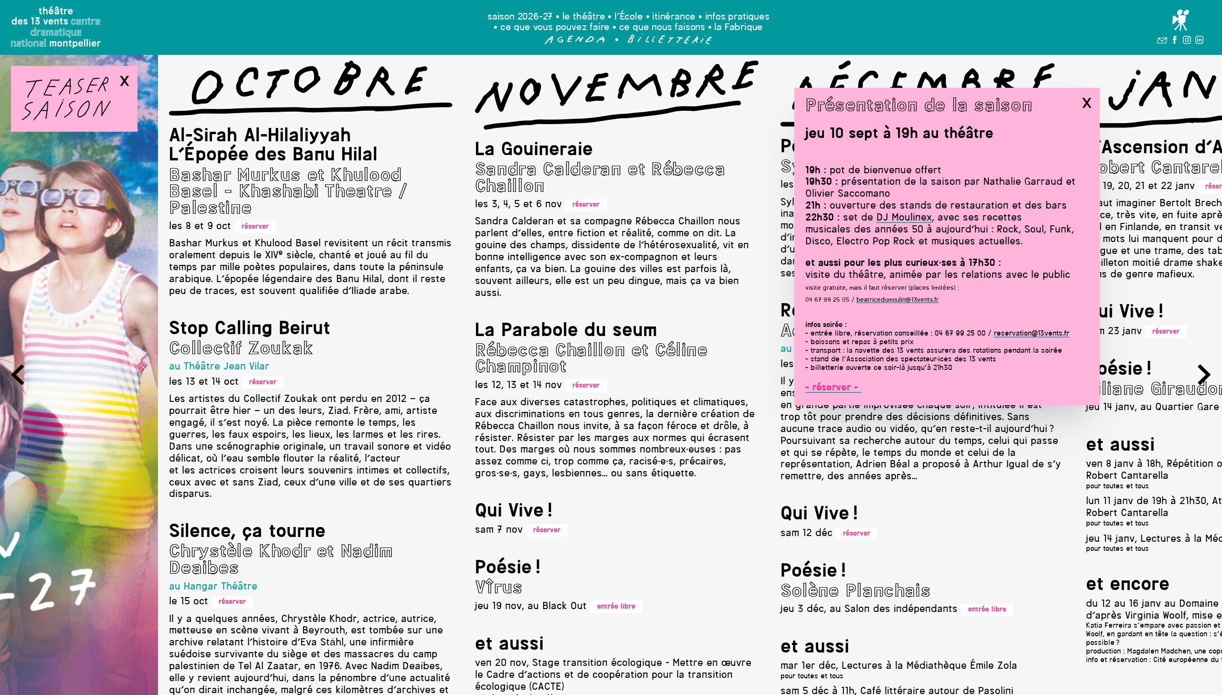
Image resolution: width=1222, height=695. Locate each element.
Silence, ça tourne (247, 532)
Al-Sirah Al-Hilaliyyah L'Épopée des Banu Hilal (273, 146)
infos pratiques (737, 17)
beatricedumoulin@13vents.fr (897, 300)
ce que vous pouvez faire (555, 27)
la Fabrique (738, 27)
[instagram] (1187, 42)
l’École (628, 17)
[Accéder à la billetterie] (670, 42)
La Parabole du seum (566, 331)
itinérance (673, 17)
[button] (575, 42)
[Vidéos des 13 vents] (1180, 20)
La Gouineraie (534, 150)
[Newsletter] (1162, 42)
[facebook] (1175, 42)
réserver (255, 227)
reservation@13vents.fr (1031, 333)
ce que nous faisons (662, 27)
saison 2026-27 (520, 17)
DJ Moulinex (904, 218)
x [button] (1087, 103)
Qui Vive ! (513, 511)
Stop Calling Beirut (249, 329)
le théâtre (583, 17)
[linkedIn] (1199, 42)
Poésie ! (507, 568)
